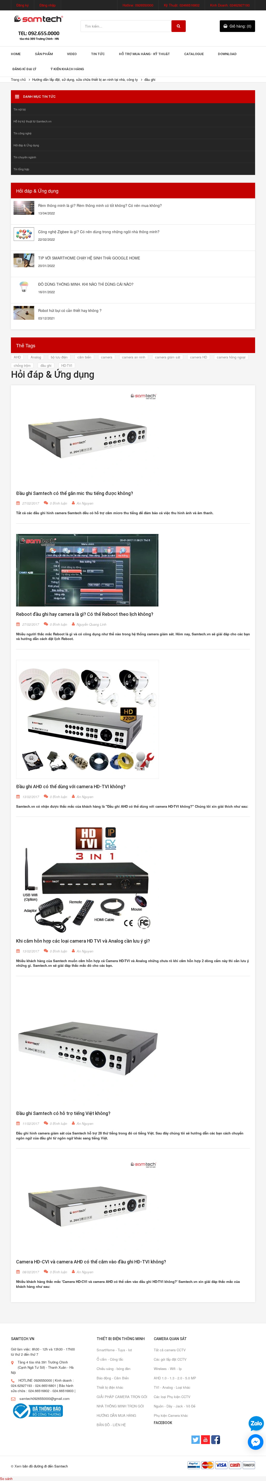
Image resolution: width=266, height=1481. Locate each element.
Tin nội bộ (20, 109)
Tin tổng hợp (21, 169)
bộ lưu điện (59, 357)
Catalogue (194, 54)
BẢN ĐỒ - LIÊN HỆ (111, 1424)
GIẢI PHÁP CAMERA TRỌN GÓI (122, 1396)
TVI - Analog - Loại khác (172, 1387)
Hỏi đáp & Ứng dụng (26, 145)
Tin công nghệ (22, 133)
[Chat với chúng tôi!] (255, 1442)
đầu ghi (46, 365)
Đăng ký (22, 5)
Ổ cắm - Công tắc (110, 1359)
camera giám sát (167, 357)
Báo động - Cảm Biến (113, 1377)
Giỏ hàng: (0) (240, 26)
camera (106, 357)
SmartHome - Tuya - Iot (114, 1349)
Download (227, 54)
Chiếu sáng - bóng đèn (113, 1368)
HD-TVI (66, 365)
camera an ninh (133, 357)
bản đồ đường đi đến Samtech (45, 1466)
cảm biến (84, 357)
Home (16, 54)
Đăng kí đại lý (24, 69)
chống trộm (22, 365)
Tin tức (98, 54)
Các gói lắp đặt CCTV (170, 1359)
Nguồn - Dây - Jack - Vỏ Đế (174, 1406)
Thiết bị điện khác (110, 1387)
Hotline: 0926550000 (138, 5)
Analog (36, 357)
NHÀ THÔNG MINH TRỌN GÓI (120, 1406)
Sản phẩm (44, 54)
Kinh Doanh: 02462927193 (230, 5)
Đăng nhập (47, 5)
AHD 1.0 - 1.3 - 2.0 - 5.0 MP (175, 1377)
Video (72, 54)
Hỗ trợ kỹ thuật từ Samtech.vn (32, 121)
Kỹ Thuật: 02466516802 (182, 5)
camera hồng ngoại (231, 357)
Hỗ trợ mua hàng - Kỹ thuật (144, 54)
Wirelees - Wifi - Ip (168, 1368)
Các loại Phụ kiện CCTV (172, 1396)
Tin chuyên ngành (25, 157)
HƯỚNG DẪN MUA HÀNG (116, 1415)
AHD (17, 357)
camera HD (198, 357)
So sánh (6, 1478)
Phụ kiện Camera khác (171, 1415)
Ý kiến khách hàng (67, 69)
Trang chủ (18, 79)
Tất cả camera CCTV (170, 1349)
